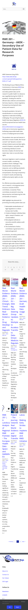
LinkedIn (4, 595)
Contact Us (5, 574)
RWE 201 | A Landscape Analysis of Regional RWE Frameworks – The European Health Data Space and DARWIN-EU (7, 436)
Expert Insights (4, 464)
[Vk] (5, 269)
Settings (23, 601)
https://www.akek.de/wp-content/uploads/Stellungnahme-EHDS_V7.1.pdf (12, 79)
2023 (7, 333)
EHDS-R (22, 120)
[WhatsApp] (17, 267)
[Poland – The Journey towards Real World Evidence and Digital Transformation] (16, 408)
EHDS (3, 462)
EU (6, 462)
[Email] (18, 269)
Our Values (5, 578)
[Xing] (12, 269)
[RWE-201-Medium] (14, 64)
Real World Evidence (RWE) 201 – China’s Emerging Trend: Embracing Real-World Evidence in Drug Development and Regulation (8, 309)
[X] (8, 267)
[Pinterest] (22, 267)
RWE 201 (4, 335)
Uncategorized (14, 350)
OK (9, 607)
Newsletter (5, 591)
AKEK (19, 87)
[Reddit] (11, 267)
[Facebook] (5, 267)
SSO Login (5, 581)
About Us (5, 571)
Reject (17, 607)
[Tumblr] (19, 267)
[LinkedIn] (14, 267)
